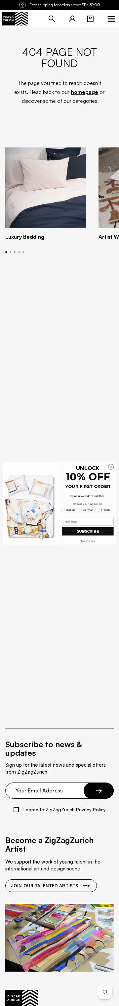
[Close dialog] (110, 466)
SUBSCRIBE (88, 531)
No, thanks (87, 541)
